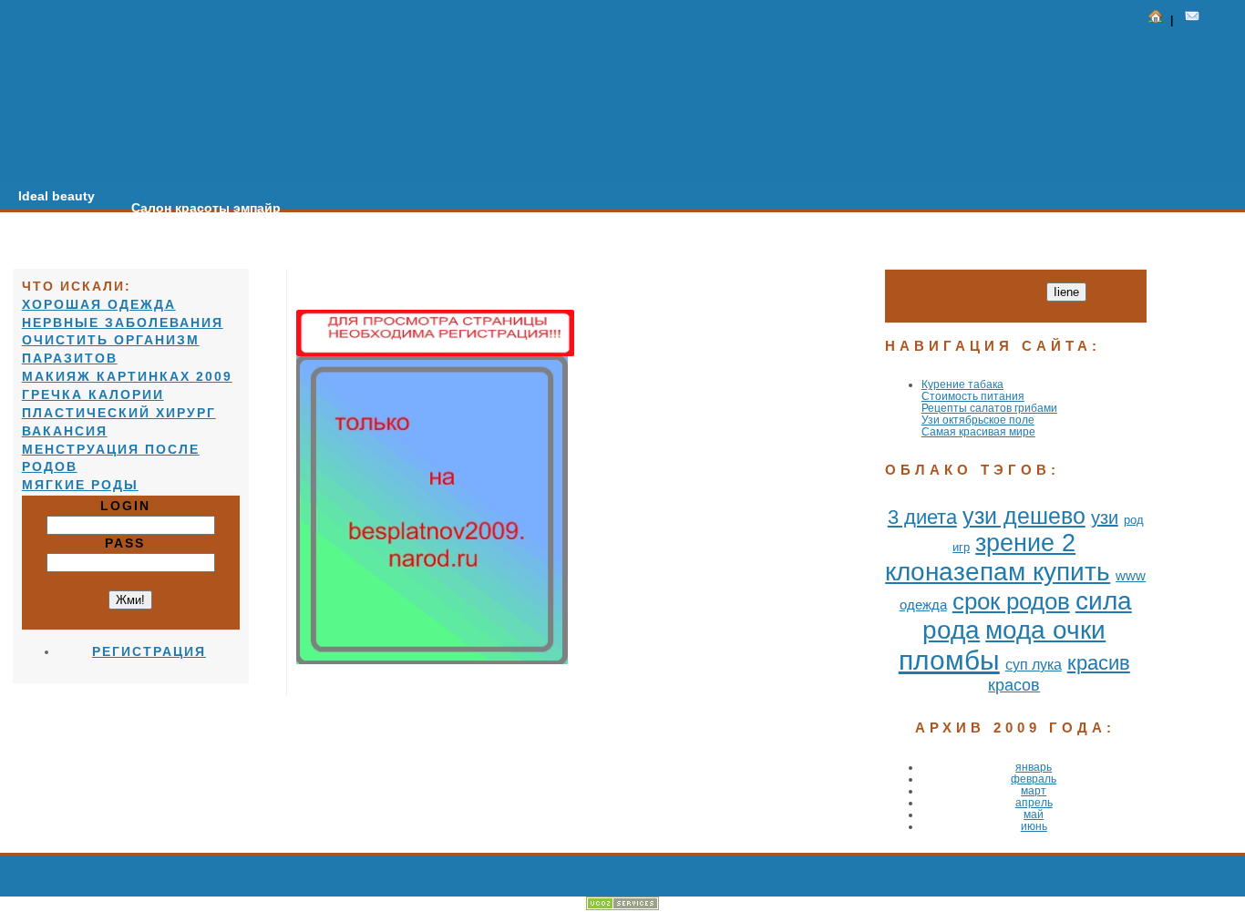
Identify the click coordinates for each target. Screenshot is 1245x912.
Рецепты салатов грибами (989, 408)
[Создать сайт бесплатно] (622, 906)
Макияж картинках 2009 (127, 376)
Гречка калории (93, 394)
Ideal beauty (56, 196)
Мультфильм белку (1009, 255)
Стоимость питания (972, 396)
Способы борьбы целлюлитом (615, 231)
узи (1104, 517)
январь (1033, 767)
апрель (1034, 802)
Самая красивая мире (978, 431)
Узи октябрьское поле (977, 419)
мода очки (1045, 630)
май (1034, 814)
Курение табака (962, 384)
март (1033, 790)
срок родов (1011, 601)
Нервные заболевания (122, 322)
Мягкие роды (80, 484)
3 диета (922, 517)
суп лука (1033, 664)
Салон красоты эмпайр (206, 207)
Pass (130, 543)
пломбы (949, 660)
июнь (1034, 826)
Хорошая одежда (99, 304)
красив (1098, 662)
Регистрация (149, 651)
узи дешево (1024, 515)
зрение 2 (1025, 543)
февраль (1033, 778)
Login (130, 505)
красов (1014, 685)
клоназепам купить (997, 572)
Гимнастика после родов (397, 219)
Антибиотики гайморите (831, 243)
